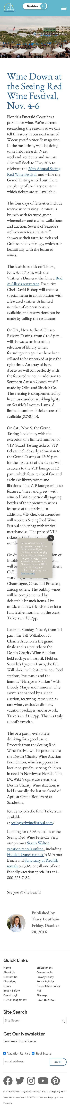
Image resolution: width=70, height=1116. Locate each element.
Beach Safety (11, 990)
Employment (44, 967)
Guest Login (10, 995)
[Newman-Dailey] (20, 8)
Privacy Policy (45, 977)
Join (58, 1061)
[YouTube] (44, 1081)
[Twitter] (20, 1081)
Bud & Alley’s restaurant (35, 281)
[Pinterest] (55, 1081)
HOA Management (15, 999)
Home (7, 967)
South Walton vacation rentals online (28, 845)
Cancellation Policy (48, 986)
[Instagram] (32, 1081)
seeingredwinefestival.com (32, 822)
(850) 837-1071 (46, 999)
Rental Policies (46, 981)
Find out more (28, 573)
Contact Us (10, 977)
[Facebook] (8, 1081)
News (7, 986)
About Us (9, 972)
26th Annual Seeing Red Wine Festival (33, 171)
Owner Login (44, 972)
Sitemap (42, 995)
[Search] (63, 1021)
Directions (9, 981)
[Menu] (63, 8)
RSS (39, 990)
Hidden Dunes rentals (25, 854)
